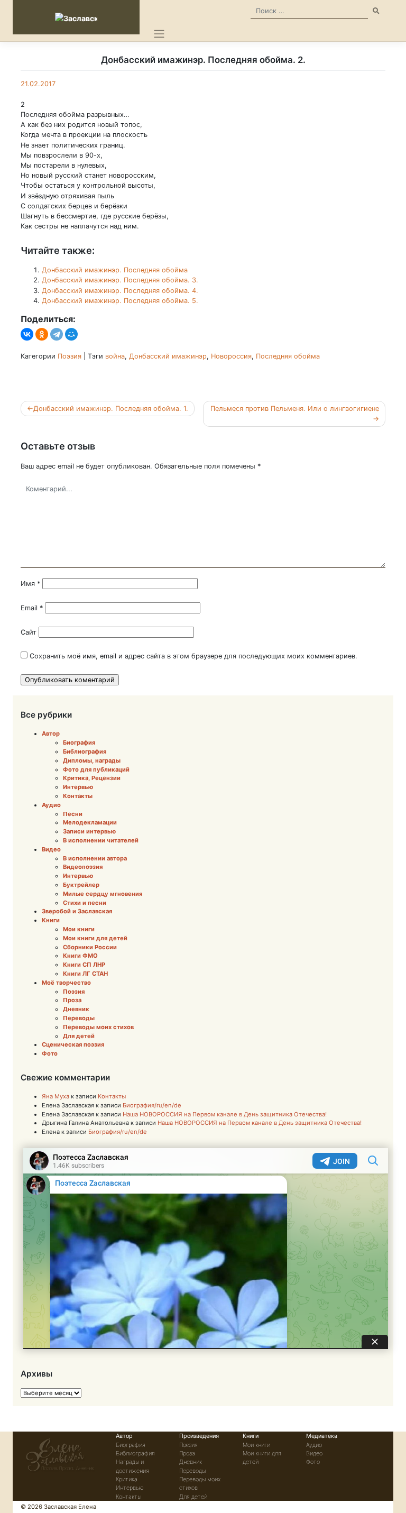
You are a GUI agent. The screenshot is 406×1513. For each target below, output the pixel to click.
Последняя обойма (288, 356)
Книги (51, 920)
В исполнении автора (95, 858)
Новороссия (231, 356)
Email (32, 608)
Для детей (79, 1036)
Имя (30, 584)
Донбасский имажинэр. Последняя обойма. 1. (110, 408)
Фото (50, 1053)
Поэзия (69, 356)
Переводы (79, 1018)
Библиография (84, 751)
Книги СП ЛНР (84, 964)
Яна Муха (55, 1096)
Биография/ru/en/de (152, 1105)
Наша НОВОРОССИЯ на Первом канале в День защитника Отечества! (225, 1114)
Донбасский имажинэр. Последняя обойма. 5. (120, 301)
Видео (51, 849)
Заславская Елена (70, 1506)
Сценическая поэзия (73, 1044)
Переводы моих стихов (98, 1027)
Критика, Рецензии (92, 778)
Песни (72, 814)
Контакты (78, 796)
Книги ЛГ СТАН (85, 973)
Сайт (28, 632)
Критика (126, 1479)
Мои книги (79, 929)
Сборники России (90, 947)
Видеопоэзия (83, 866)
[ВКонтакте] (27, 334)
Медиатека (321, 1435)
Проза (72, 1000)
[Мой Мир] (71, 334)
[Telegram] (56, 334)
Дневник (76, 1009)
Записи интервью (89, 831)
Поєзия (188, 1444)
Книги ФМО (80, 955)
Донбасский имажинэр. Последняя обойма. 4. (120, 291)
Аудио (51, 805)
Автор (51, 733)
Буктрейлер (81, 884)
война (115, 356)
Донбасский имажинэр (168, 356)
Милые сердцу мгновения (102, 893)
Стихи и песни (84, 902)
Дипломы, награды (92, 760)
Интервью (78, 787)
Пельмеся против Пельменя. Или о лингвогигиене (294, 408)
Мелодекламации (90, 822)
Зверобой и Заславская (77, 911)
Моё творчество (66, 982)
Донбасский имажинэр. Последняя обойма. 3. (120, 280)
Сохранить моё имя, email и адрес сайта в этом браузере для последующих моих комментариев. (193, 656)
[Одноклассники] (41, 334)
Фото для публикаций (96, 769)
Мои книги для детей (95, 938)
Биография (79, 742)
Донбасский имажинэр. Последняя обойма (115, 270)
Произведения (199, 1435)
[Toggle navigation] (158, 34)
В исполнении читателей (101, 840)
